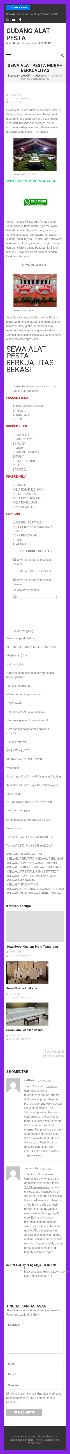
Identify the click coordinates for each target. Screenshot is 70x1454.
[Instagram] (7, 20)
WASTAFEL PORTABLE (27, 522)
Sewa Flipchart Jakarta (21, 988)
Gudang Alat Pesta (28, 34)
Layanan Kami (18, 7)
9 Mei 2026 (45, 1168)
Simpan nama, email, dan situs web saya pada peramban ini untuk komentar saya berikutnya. (33, 1398)
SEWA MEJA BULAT (35, 265)
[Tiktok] (20, 20)
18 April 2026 (43, 1080)
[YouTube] (13, 20)
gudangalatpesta (19, 99)
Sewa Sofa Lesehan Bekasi (24, 1030)
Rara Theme (35, 1439)
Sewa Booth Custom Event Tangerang (32, 946)
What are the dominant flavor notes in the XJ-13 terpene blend (41, 1183)
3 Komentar (16, 102)
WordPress (34, 1443)
